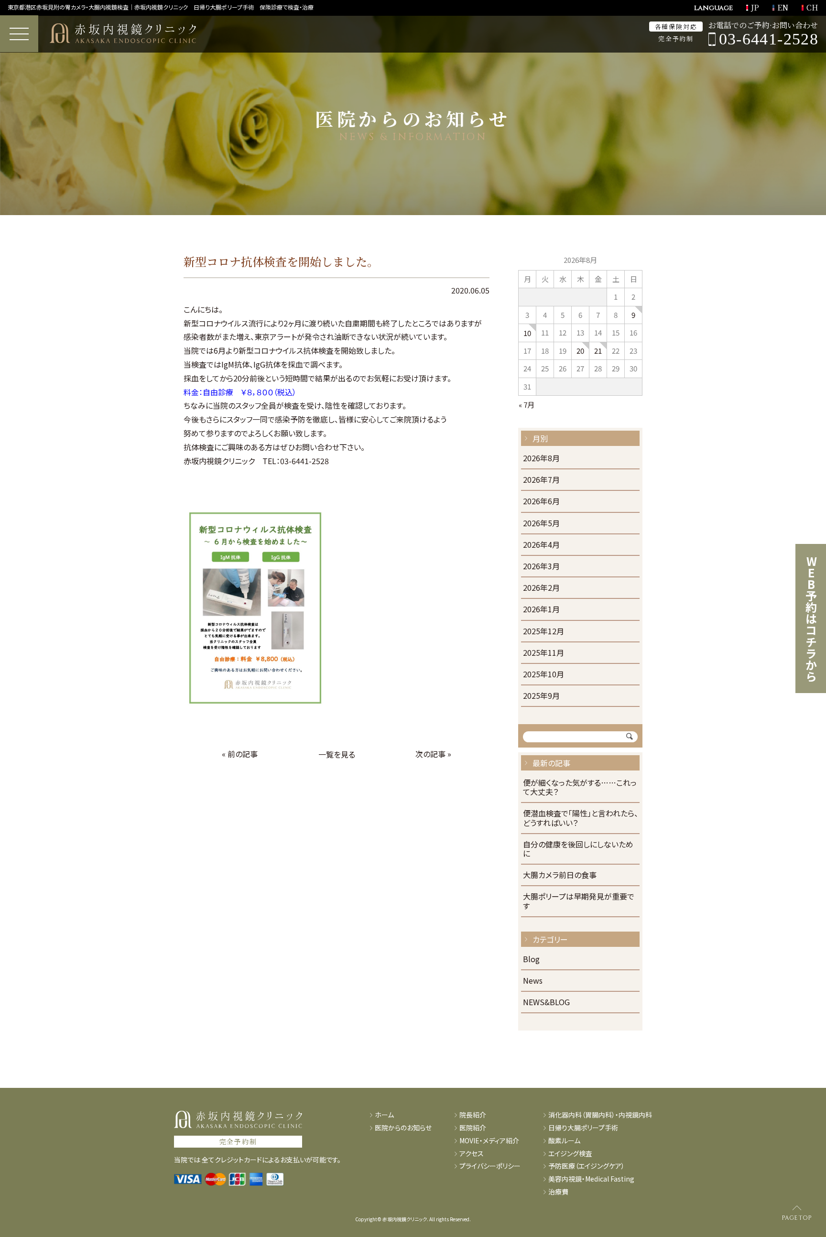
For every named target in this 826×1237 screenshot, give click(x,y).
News (533, 981)
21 (598, 351)
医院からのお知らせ (403, 1128)
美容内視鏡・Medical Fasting (591, 1179)
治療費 (558, 1192)
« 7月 (526, 405)
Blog (531, 960)
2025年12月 (543, 632)
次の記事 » (433, 754)
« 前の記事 (240, 754)
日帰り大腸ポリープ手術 (583, 1128)
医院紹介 (472, 1128)
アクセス (471, 1154)
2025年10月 (543, 675)
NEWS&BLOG (546, 1003)
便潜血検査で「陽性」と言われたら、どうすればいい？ (580, 818)
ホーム (384, 1115)
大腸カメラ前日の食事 (560, 875)
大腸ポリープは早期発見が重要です (578, 901)
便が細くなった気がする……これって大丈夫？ (580, 787)
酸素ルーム (564, 1141)
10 (527, 333)
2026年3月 (541, 567)
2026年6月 (541, 502)
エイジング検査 (570, 1154)
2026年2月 (541, 588)
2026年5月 (541, 524)
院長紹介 (472, 1115)
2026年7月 (541, 480)
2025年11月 (543, 653)
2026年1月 (541, 610)
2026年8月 (541, 459)
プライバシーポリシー (490, 1166)
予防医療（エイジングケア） (586, 1166)
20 (580, 351)
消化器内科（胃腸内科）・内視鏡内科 (600, 1115)
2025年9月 (541, 696)
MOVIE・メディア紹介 (489, 1141)
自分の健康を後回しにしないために (578, 849)
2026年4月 (541, 545)
